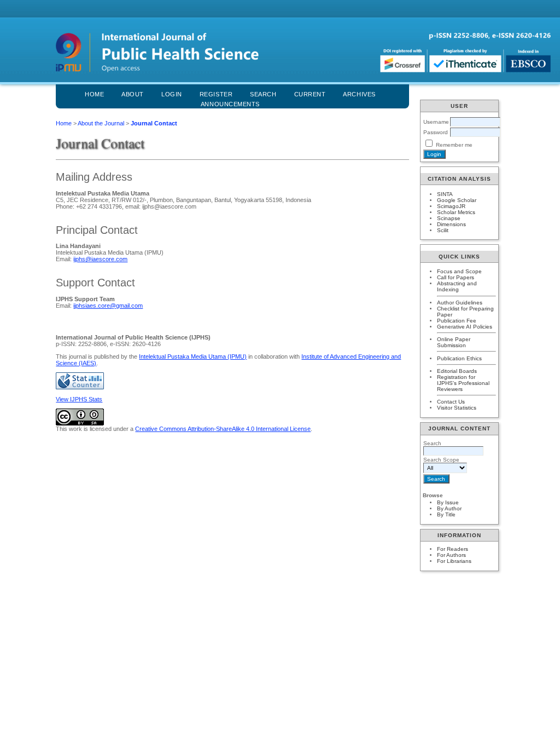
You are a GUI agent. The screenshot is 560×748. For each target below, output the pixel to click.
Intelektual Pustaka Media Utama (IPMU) (193, 356)
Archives (359, 94)
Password (435, 132)
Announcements (230, 104)
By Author (449, 508)
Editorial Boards (457, 371)
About (132, 94)
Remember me (454, 145)
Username (436, 122)
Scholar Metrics (456, 212)
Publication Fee (456, 321)
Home (94, 94)
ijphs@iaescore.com (100, 259)
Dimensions (451, 224)
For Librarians (454, 561)
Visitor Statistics (456, 408)
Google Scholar (456, 200)
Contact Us (451, 402)
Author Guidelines (459, 303)
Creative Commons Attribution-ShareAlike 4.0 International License (223, 428)
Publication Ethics (459, 358)
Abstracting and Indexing (457, 286)
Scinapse (448, 218)
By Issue (448, 502)
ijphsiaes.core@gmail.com (108, 305)
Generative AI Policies (464, 327)
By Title (446, 514)
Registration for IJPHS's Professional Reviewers (463, 383)
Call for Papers (455, 277)
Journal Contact (154, 123)
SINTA (445, 194)
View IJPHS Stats (79, 399)
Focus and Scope (459, 271)
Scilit (442, 230)
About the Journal (101, 123)
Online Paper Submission (453, 342)
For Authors (451, 555)
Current (310, 94)
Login (171, 94)
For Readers (452, 549)
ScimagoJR (451, 206)
